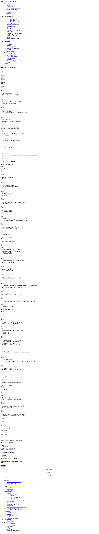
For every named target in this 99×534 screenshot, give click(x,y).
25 (1, 347)
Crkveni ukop (10, 51)
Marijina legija (11, 27)
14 (1, 223)
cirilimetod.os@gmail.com (10, 448)
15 (1, 245)
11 (1, 198)
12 (1, 206)
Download (9, 59)
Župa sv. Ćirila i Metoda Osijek (8, 1)
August (2, 76)
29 (1, 244)
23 (1, 326)
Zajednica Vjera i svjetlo (13, 30)
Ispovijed (9, 44)
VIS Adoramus (14, 20)
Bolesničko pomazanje (13, 48)
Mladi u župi (10, 31)
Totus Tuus (10, 29)
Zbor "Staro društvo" (15, 22)
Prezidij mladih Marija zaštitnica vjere (13, 25)
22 (1, 318)
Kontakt (6, 63)
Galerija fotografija (12, 56)
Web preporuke (11, 58)
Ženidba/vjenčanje (12, 47)
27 (1, 87)
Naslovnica (7, 4)
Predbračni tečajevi (12, 54)
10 (1, 189)
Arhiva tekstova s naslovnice (11, 6)
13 (1, 214)
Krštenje (9, 42)
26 (1, 355)
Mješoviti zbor (13, 19)
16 (1, 256)
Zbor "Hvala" (13, 23)
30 (1, 316)
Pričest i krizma (11, 45)
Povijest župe (10, 13)
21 (1, 297)
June (2, 74)
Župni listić (10, 12)
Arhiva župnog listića (12, 9)
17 (1, 265)
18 (1, 273)
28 (1, 171)
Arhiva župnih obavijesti (13, 8)
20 (1, 290)
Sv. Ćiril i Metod (11, 55)
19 (1, 281)
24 (1, 336)
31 (1, 392)
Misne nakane (11, 15)
